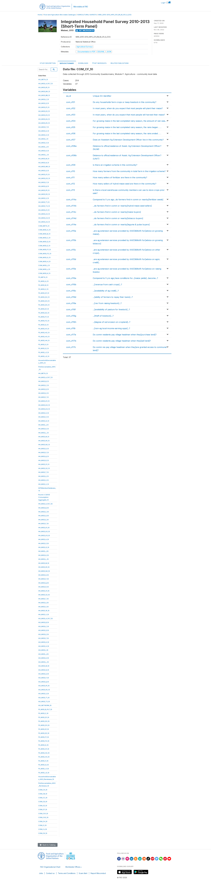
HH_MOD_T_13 (43, 472)
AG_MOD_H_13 (43, 135)
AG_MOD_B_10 (43, 622)
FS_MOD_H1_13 (43, 329)
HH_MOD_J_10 (43, 551)
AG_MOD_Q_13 (43, 186)
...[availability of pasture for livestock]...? (111, 309)
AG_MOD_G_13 (43, 131)
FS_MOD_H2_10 (43, 753)
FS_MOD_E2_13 (43, 313)
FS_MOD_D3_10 (43, 725)
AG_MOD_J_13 (43, 147)
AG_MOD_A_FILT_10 (45, 618)
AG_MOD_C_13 (43, 99)
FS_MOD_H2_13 (43, 332)
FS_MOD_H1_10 (43, 749)
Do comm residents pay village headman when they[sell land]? (122, 341)
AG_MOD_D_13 (43, 103)
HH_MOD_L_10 (43, 559)
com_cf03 (70, 114)
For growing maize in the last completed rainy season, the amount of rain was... (130, 121)
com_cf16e (71, 303)
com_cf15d (71, 259)
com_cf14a (71, 199)
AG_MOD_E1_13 (43, 107)
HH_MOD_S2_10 (44, 595)
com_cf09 (70, 165)
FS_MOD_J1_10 (43, 769)
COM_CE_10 (42, 806)
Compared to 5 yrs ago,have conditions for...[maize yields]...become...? (125, 278)
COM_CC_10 (42, 798)
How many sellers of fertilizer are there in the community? (120, 177)
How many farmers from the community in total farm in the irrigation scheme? (129, 171)
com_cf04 (70, 121)
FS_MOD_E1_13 (43, 309)
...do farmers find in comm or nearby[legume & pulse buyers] (121, 224)
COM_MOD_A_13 (44, 230)
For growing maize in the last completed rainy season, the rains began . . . (127, 127)
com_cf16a (71, 278)
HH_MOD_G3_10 (44, 535)
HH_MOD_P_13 (43, 452)
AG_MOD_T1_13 (43, 202)
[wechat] (161, 858)
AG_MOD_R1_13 (43, 190)
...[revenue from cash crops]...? (107, 284)
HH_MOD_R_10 (43, 587)
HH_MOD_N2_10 (44, 571)
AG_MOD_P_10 (43, 678)
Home (40, 15)
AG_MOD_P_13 (43, 182)
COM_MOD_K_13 (44, 273)
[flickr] (123, 858)
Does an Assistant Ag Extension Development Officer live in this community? (128, 139)
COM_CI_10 (42, 825)
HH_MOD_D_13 (43, 389)
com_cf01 (70, 102)
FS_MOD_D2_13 (43, 297)
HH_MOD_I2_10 (43, 547)
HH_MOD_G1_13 (43, 401)
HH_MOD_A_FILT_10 (45, 504)
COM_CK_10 (42, 833)
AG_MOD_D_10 (43, 630)
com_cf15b (71, 240)
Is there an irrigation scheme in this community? (115, 165)
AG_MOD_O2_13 (44, 178)
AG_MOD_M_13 (43, 159)
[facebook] (119, 858)
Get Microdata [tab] (100, 63)
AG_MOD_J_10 (43, 654)
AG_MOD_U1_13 (43, 210)
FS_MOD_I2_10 (43, 765)
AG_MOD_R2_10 (44, 690)
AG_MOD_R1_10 (43, 686)
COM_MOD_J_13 (44, 269)
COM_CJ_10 (42, 829)
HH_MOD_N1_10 (43, 567)
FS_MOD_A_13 (43, 281)
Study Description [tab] (48, 63)
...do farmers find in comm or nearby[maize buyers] (117, 212)
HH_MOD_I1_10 (43, 543)
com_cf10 (70, 171)
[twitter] (156, 858)
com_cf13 (70, 190)
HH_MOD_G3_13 (44, 409)
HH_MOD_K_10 (43, 555)
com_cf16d (71, 297)
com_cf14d (71, 218)
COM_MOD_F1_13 (44, 249)
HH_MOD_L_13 (43, 433)
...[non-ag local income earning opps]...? (111, 328)
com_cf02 (70, 108)
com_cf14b (71, 206)
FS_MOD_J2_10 (43, 773)
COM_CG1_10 (43, 813)
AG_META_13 (43, 79)
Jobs (41, 873)
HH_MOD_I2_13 (43, 421)
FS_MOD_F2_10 (43, 741)
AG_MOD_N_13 (43, 163)
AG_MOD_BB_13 (44, 95)
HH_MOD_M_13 (43, 437)
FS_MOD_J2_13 (43, 356)
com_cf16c (71, 290)
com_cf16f (71, 309)
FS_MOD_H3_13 (43, 337)
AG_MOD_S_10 (43, 694)
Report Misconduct (98, 873)
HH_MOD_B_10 (43, 508)
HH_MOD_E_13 (43, 393)
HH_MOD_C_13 (43, 385)
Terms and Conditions (66, 873)
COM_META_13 (43, 226)
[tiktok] (148, 858)
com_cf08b (71, 155)
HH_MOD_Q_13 (43, 456)
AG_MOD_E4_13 (44, 119)
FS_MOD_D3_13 (43, 301)
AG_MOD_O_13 (43, 170)
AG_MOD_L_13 (43, 155)
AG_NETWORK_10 (44, 705)
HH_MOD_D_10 (43, 516)
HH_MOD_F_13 (43, 397)
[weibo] (165, 858)
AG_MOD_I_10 (43, 650)
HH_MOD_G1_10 (43, 528)
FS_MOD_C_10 (43, 713)
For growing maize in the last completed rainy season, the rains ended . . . (127, 133)
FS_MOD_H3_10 (43, 757)
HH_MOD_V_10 (43, 607)
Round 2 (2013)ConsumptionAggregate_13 (44, 497)
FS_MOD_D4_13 (43, 305)
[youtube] (169, 858)
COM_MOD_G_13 (44, 257)
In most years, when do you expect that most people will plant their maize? (128, 108)
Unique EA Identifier (102, 96)
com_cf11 (70, 177)
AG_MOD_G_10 (43, 642)
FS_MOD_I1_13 (43, 344)
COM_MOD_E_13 (44, 246)
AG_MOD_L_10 (43, 662)
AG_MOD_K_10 (43, 658)
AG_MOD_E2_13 (44, 111)
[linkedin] (131, 858)
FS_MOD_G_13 (43, 325)
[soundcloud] (144, 858)
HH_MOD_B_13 (43, 381)
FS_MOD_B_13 (43, 285)
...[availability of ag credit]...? (106, 290)
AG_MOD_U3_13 (44, 218)
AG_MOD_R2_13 (44, 194)
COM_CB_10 (42, 794)
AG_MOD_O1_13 (44, 174)
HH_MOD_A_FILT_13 (45, 377)
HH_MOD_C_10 (43, 512)
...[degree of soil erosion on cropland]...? (111, 322)
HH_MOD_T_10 (43, 599)
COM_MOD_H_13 (44, 261)
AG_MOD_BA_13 (44, 91)
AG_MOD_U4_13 (44, 222)
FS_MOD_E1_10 (43, 729)
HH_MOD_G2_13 (44, 405)
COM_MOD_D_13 (44, 242)
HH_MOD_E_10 (43, 520)
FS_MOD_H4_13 (43, 340)
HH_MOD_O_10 (43, 575)
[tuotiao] (152, 858)
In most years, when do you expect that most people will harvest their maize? (129, 114)
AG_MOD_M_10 (43, 666)
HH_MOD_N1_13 (43, 441)
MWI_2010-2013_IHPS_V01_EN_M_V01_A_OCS (114, 15)
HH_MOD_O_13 (43, 449)
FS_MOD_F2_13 (43, 321)
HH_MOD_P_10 (43, 579)
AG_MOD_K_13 (43, 151)
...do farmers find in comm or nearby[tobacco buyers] (118, 218)
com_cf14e (71, 224)
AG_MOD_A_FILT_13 (45, 83)
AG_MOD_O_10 (43, 674)
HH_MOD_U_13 (43, 476)
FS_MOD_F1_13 (43, 317)
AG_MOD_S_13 (43, 198)
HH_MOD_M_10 (43, 563)
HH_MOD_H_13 (43, 413)
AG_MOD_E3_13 (44, 115)
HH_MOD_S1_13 (43, 464)
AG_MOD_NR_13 (44, 166)
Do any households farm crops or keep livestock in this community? (124, 102)
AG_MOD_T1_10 (43, 698)
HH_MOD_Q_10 (43, 583)
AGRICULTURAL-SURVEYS (87, 15)
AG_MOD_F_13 (43, 127)
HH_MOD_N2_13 (44, 444)
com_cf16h (71, 322)
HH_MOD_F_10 (43, 523)
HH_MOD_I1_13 (43, 417)
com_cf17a (71, 334)
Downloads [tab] (83, 63)
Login (163, 3)
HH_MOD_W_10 (43, 611)
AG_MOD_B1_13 (43, 87)
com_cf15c (71, 250)
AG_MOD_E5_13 (44, 123)
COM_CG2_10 (43, 817)
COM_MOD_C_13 (44, 238)
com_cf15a (71, 231)
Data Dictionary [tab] (67, 63)
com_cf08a (71, 146)
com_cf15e (71, 269)
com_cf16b (71, 284)
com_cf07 (70, 139)
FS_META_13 (42, 277)
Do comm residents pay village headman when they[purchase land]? (125, 334)
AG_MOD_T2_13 (44, 206)
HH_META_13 (43, 373)
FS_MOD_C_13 (43, 289)
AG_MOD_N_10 (43, 670)
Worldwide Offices (72, 867)
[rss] (135, 858)
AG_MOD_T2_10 (44, 701)
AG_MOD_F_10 (43, 638)
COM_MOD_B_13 (44, 234)
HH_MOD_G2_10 (44, 531)
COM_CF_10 (42, 809)
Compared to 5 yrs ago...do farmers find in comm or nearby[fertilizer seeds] (128, 199)
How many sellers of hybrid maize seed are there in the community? (124, 183)
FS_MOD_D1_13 (43, 293)
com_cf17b (71, 341)
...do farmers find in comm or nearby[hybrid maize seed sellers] (122, 206)
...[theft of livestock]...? (103, 316)
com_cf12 (70, 183)
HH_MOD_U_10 (43, 603)
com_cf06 (70, 133)
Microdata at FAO (80, 6)
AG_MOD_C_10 (43, 626)
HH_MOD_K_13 (43, 429)
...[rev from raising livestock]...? (107, 303)
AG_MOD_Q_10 (43, 682)
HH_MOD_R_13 (43, 460)
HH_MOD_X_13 (43, 484)
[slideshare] (140, 858)
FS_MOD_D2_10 (43, 721)
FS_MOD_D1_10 (43, 717)
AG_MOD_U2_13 (44, 214)
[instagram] (127, 858)
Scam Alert (83, 873)
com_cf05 (70, 127)
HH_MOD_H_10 (43, 539)
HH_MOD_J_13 (43, 425)
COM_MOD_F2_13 (44, 254)
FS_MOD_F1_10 (43, 737)
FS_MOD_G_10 (43, 745)
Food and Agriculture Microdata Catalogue (60, 15)
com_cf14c (71, 212)
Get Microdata (86, 30)
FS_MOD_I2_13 (43, 348)
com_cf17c (71, 347)
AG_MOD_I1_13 (43, 143)
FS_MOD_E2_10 (43, 733)
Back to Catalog (48, 845)
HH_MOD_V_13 (43, 480)
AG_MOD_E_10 (43, 634)
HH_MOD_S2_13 (44, 468)
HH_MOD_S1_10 (43, 591)
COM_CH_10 (42, 821)
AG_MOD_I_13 (43, 139)
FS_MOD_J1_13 (43, 352)
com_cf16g (71, 316)
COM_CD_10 (42, 802)
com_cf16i (70, 328)
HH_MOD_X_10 (43, 614)
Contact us (50, 873)
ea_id (68, 96)
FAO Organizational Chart (50, 867)
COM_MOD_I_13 (44, 265)
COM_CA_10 (42, 790)
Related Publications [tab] (120, 63)
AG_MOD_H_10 (43, 646)
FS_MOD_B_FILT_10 (45, 709)
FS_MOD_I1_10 (43, 761)
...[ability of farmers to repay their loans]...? (113, 297)
